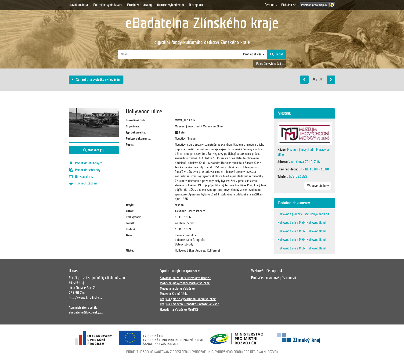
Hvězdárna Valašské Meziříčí (179, 309)
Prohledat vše (253, 54)
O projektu (196, 5)
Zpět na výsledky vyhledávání (100, 79)
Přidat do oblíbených (88, 163)
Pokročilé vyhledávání (107, 5)
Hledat (278, 54)
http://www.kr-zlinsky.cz (85, 297)
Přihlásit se (288, 5)
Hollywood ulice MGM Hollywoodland (302, 222)
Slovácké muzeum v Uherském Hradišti (185, 278)
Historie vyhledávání (170, 5)
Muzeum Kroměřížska (174, 294)
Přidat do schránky (87, 170)
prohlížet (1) (95, 150)
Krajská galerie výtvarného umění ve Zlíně (188, 299)
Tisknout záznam (86, 183)
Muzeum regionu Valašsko (177, 288)
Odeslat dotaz (84, 177)
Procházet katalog (139, 5)
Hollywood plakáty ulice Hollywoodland (303, 214)
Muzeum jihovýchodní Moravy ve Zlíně (185, 283)
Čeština (270, 5)
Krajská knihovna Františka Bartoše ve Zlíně (189, 304)
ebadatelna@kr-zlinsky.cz (86, 312)
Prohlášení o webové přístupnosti (273, 278)
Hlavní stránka (78, 5)
